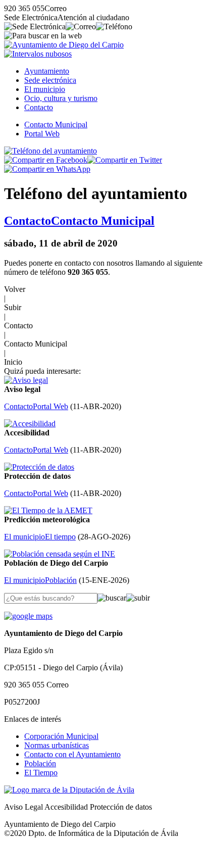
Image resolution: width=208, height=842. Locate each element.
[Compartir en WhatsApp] (47, 169)
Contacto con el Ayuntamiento (72, 754)
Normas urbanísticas (56, 745)
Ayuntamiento (46, 71)
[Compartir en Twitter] (124, 160)
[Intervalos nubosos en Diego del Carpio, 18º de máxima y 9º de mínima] (38, 53)
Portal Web (42, 133)
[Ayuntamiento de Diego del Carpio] (64, 44)
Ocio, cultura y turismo (60, 98)
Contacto (38, 107)
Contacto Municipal (55, 124)
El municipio (44, 89)
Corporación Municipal (61, 736)
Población (40, 763)
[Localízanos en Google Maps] (28, 616)
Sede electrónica (50, 80)
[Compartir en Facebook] (45, 160)
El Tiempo (41, 772)
